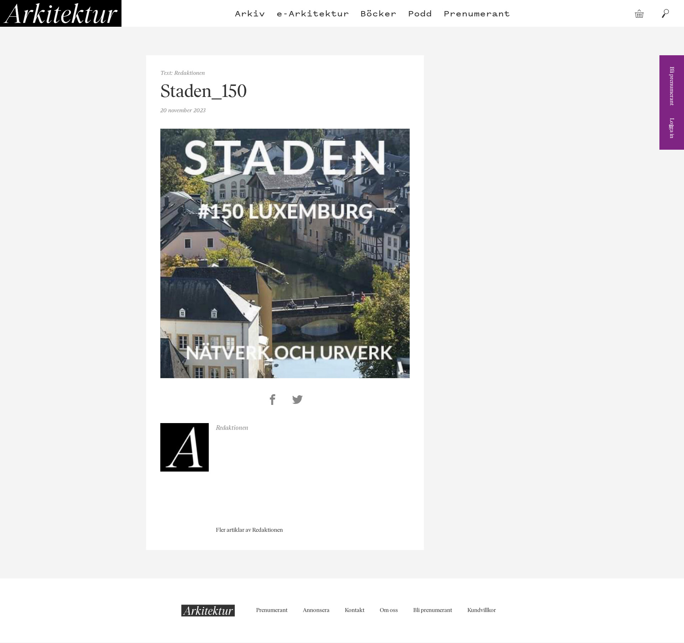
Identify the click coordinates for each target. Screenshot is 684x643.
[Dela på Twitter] (297, 400)
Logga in (672, 128)
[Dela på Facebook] (272, 400)
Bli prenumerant (672, 86)
